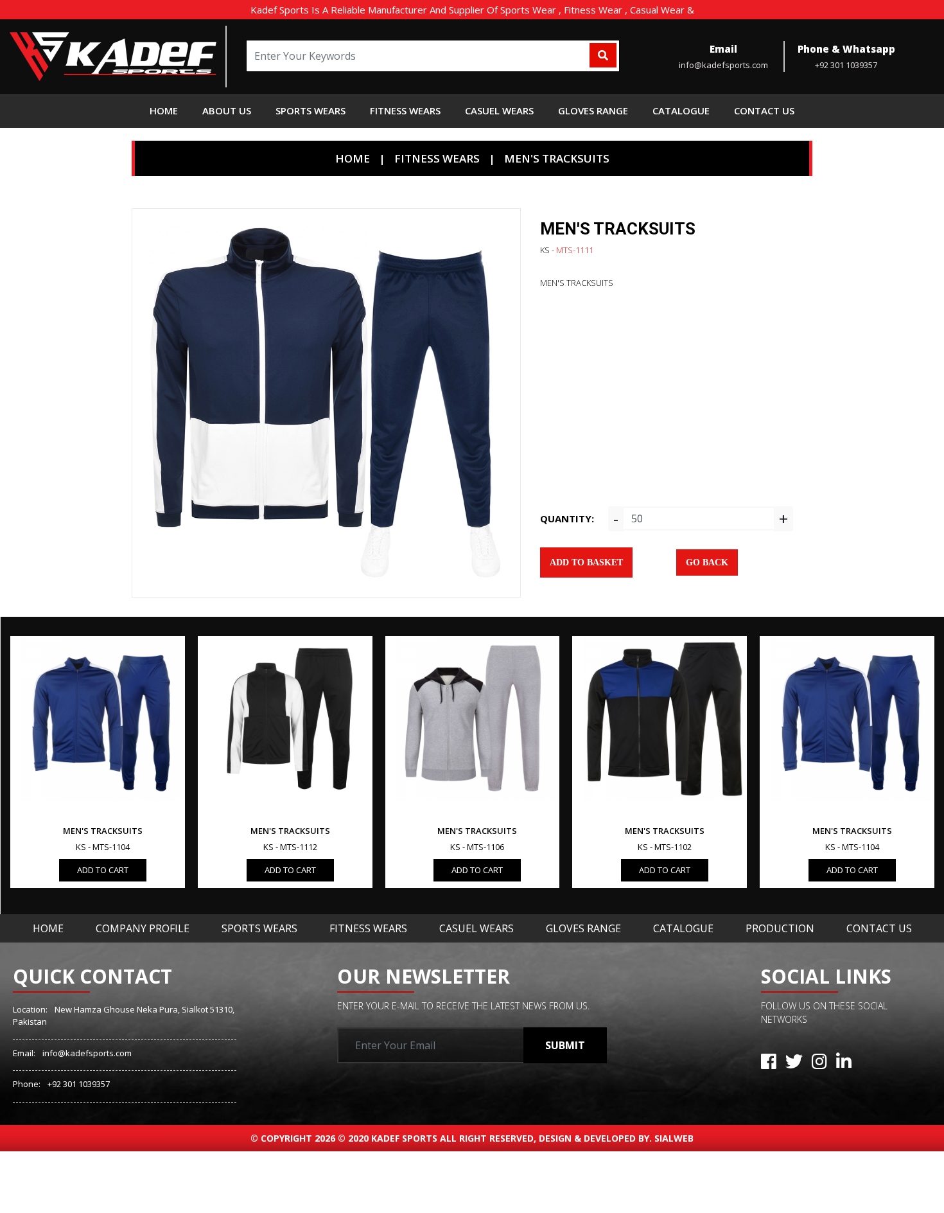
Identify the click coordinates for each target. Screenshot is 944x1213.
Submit (565, 1045)
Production (780, 928)
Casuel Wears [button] (499, 110)
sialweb (673, 1138)
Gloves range (583, 928)
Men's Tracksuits (556, 158)
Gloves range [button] (593, 110)
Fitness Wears (368, 928)
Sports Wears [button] (310, 110)
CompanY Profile (142, 928)
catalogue (681, 110)
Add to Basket (586, 562)
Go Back (707, 562)
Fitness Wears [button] (405, 110)
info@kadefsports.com (87, 1053)
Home (164, 110)
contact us (764, 110)
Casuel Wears (476, 928)
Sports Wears (259, 928)
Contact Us (879, 928)
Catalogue (683, 928)
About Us (226, 110)
